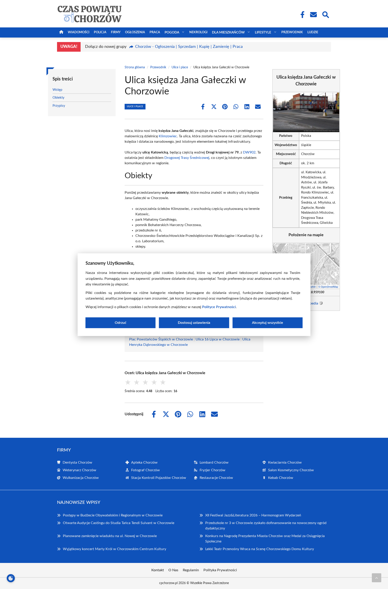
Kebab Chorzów (280, 478)
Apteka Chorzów (144, 462)
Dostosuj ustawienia (194, 322)
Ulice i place (180, 67)
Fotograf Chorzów (145, 470)
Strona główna (135, 67)
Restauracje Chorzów (216, 478)
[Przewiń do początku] (376, 577)
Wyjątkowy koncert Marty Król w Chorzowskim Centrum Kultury (114, 549)
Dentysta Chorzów (77, 462)
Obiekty (58, 97)
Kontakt (157, 570)
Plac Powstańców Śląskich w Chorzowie (161, 339)
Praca (155, 32)
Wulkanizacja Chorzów (81, 478)
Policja (100, 32)
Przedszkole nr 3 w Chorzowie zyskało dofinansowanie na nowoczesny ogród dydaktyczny (265, 525)
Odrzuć (120, 322)
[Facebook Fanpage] (301, 14)
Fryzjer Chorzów (212, 470)
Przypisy (59, 105)
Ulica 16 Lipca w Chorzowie (218, 339)
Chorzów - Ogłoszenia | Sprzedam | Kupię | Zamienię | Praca (189, 47)
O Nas (173, 570)
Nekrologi (198, 32)
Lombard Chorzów (214, 462)
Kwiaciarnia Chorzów (285, 462)
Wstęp (57, 89)
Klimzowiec (168, 136)
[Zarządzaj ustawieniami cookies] (11, 578)
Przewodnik (292, 32)
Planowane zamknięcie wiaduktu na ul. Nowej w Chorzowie (110, 536)
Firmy (116, 32)
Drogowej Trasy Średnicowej (186, 158)
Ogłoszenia (135, 32)
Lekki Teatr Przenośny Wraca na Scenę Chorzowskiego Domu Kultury (259, 549)
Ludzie (312, 32)
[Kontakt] (313, 14)
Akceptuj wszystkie (267, 322)
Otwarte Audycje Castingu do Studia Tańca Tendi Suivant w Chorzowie (118, 523)
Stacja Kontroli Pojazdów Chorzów (158, 478)
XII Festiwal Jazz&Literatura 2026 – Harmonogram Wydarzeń (253, 515)
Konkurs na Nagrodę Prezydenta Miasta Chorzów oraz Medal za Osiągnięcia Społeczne (265, 538)
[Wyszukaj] (325, 14)
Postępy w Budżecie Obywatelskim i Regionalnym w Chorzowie (113, 515)
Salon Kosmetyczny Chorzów (291, 470)
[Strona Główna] (61, 32)
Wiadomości (78, 32)
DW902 (249, 152)
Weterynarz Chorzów (79, 470)
